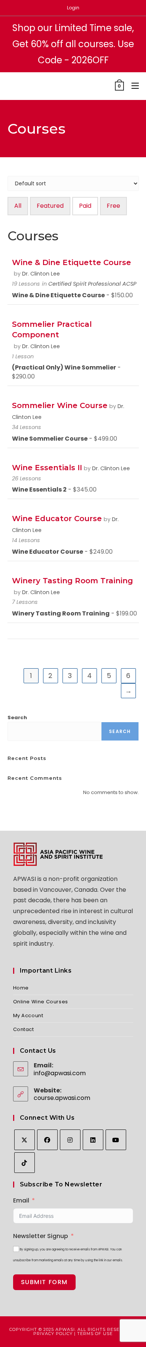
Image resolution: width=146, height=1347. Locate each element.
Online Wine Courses (40, 1001)
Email (21, 1200)
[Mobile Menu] (132, 86)
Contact (23, 1029)
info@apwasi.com (60, 1073)
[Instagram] (70, 1139)
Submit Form (44, 1282)
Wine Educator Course (57, 518)
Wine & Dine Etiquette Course (71, 262)
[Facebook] (47, 1139)
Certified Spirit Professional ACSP (92, 284)
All (17, 205)
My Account (28, 1015)
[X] (24, 1139)
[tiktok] (24, 1162)
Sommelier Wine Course (59, 405)
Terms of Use (95, 1333)
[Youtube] (116, 1139)
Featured (50, 205)
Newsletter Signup (40, 1236)
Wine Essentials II (47, 467)
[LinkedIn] (93, 1139)
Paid (85, 205)
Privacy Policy (53, 1333)
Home (21, 987)
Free (113, 205)
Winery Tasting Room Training (72, 580)
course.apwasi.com (62, 1098)
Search (17, 717)
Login (73, 7)
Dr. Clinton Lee (41, 273)
